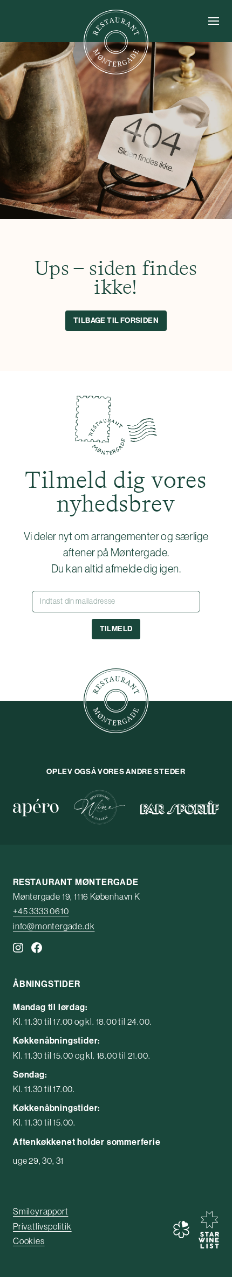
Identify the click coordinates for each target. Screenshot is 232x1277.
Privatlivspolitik (42, 1226)
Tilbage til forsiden (116, 320)
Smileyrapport (40, 1211)
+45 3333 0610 (41, 911)
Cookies (29, 1241)
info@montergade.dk (53, 926)
